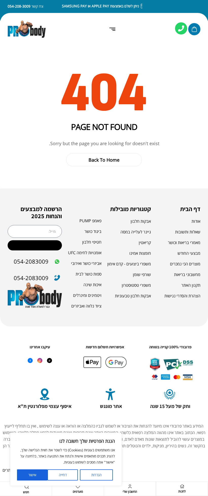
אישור (32, 474)
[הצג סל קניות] (194, 29)
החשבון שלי (130, 491)
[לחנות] (182, 486)
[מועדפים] (78, 486)
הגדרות (96, 474)
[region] (66, 459)
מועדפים (78, 491)
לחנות (182, 491)
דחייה (63, 474)
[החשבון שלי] (130, 486)
